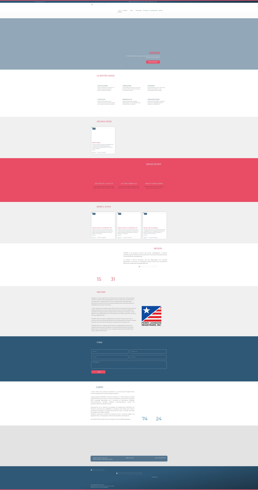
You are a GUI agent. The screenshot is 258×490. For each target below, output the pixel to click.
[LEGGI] (93, 149)
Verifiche (161, 10)
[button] (137, 316)
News (131, 10)
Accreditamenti (153, 10)
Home (119, 10)
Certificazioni (139, 10)
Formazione (146, 10)
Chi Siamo (125, 10)
